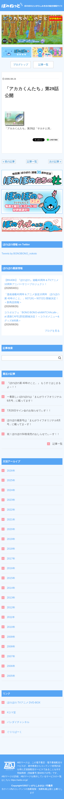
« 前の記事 (9, 161)
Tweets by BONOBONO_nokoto (19, 253)
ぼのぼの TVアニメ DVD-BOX (23, 702)
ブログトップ (20, 64)
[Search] (59, 357)
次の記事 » (55, 161)
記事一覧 (43, 64)
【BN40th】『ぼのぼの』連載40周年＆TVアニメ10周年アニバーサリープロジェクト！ (31, 284)
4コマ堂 (11, 712)
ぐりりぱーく (14, 732)
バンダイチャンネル (18, 722)
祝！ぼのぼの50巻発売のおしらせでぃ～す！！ (33, 434)
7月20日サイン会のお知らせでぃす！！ (29, 410)
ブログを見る (52, 330)
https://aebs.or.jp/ (19, 780)
